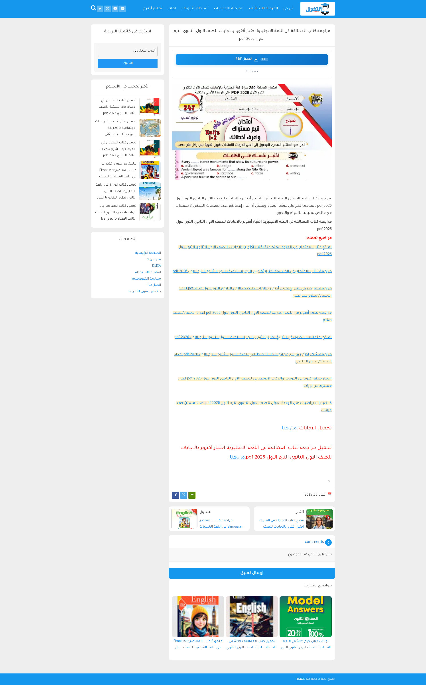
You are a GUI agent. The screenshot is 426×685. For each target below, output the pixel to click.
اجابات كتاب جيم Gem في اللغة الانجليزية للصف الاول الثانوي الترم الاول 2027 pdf (306, 646)
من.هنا (289, 428)
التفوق (300, 679)
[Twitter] (183, 495)
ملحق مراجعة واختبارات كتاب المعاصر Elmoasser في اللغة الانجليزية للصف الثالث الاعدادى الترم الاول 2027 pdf (117, 171)
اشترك (128, 63)
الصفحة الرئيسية (148, 253)
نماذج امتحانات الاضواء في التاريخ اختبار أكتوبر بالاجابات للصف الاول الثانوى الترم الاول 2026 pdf (253, 338)
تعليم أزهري (152, 9)
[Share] (191, 495)
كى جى (288, 9)
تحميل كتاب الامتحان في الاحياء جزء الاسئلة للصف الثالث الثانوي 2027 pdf (117, 107)
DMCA (156, 266)
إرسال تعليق (251, 573)
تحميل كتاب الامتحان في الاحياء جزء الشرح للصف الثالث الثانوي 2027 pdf (118, 149)
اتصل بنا (154, 285)
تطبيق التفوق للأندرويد (144, 292)
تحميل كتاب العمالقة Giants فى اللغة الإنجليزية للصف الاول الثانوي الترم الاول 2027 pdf (252, 646)
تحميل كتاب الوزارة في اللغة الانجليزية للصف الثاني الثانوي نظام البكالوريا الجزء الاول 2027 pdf (116, 192)
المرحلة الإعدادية (229, 9)
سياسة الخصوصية (146, 279)
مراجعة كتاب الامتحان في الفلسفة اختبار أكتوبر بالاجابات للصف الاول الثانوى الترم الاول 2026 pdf (252, 272)
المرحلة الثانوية (196, 9)
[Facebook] (175, 495)
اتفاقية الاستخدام (148, 272)
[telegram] (122, 9)
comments (314, 542)
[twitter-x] (107, 9)
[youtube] (115, 9)
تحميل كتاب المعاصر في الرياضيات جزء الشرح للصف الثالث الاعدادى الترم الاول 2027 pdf (115, 213)
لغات (172, 9)
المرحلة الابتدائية (264, 9)
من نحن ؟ (154, 260)
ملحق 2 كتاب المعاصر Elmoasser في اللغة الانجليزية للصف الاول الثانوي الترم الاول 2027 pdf (198, 646)
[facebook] (100, 9)
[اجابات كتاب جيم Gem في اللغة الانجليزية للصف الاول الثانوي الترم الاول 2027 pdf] (306, 616)
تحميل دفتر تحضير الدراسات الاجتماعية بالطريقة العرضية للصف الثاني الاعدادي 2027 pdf (115, 129)
